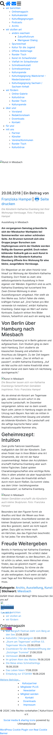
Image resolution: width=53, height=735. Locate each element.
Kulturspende (19, 72)
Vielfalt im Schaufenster (25, 61)
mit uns (10, 129)
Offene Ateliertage (22, 50)
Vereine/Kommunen (22, 140)
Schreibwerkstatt (21, 65)
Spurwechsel (19, 43)
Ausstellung (34, 587)
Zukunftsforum (26, 36)
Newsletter (29, 690)
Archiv (15, 25)
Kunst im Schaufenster (24, 58)
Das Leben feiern (15, 670)
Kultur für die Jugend (23, 47)
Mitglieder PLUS (29, 686)
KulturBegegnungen (22, 18)
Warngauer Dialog (28, 40)
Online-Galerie (20, 93)
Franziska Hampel (16, 199)
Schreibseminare (21, 68)
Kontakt (16, 122)
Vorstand (17, 111)
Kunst (48, 587)
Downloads (18, 118)
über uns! (11, 107)
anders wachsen (21, 33)
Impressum (29, 704)
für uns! (10, 125)
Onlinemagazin (20, 11)
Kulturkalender (20, 15)
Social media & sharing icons (20, 720)
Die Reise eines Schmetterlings (23, 663)
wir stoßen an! (14, 29)
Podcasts (17, 22)
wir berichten (13, 8)
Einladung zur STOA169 (19, 673)
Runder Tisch (19, 54)
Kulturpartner (29, 683)
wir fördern (12, 90)
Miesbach (24, 591)
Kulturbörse (18, 97)
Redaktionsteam (21, 115)
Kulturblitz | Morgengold (19, 638)
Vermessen (12, 655)
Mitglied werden (29, 693)
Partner (16, 132)
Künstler (16, 136)
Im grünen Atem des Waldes (21, 659)
